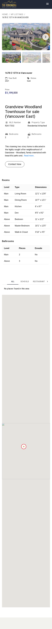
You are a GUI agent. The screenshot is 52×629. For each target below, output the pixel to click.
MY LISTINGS (17, 14)
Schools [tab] (24, 281)
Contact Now (14, 164)
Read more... (29, 155)
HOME (5, 14)
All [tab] (12, 281)
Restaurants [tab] (39, 281)
